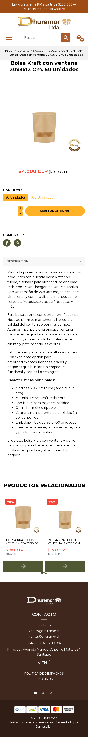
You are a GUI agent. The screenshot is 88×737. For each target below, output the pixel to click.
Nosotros (44, 679)
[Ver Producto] (23, 566)
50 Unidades (15, 197)
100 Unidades (42, 197)
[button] (42, 572)
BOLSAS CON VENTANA (65, 50)
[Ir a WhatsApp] (51, 693)
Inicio (8, 50)
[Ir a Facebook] (36, 693)
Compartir (13, 235)
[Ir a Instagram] (43, 693)
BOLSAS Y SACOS (30, 50)
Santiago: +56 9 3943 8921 (44, 643)
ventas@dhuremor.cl (44, 631)
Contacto (44, 625)
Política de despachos (44, 673)
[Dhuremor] (44, 23)
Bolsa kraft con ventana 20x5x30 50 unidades (22, 543)
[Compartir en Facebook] (7, 243)
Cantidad (12, 190)
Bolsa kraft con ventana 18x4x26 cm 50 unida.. (64, 543)
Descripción (17, 261)
